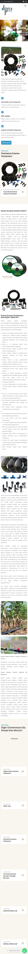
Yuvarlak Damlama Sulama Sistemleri (10, 193)
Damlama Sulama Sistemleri (11, 189)
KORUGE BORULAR (10, 911)
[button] (26, 180)
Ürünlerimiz (6, 769)
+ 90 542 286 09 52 (8, 1)
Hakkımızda (5, 142)
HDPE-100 (7, 806)
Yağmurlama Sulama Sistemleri (11, 772)
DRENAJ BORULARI (10, 944)
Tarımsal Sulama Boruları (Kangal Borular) (9, 876)
